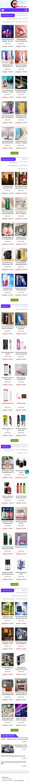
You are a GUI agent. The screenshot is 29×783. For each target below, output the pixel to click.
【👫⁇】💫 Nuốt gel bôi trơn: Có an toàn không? (14, 739)
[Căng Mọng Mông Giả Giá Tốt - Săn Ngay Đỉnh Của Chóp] (8, 229)
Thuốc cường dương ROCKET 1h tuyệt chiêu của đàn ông (21, 720)
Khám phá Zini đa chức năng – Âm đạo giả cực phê (21, 213)
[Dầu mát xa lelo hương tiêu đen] (21, 462)
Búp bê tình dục (23, 165)
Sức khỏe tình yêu (8, 736)
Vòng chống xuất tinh (13, 165)
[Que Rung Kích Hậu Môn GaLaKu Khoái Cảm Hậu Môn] (8, 133)
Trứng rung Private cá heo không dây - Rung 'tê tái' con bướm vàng (8, 41)
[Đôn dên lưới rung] (21, 395)
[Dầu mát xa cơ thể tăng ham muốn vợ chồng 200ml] (8, 513)
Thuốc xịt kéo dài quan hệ (8, 599)
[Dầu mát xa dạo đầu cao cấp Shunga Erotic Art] (8, 488)
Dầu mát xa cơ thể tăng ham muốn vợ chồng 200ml (7, 523)
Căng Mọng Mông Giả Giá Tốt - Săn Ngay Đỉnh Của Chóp (7, 239)
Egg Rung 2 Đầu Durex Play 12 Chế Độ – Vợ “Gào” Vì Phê (7, 66)
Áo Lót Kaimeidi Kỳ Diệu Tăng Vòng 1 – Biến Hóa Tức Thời (7, 92)
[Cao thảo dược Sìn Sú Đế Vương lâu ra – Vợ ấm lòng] (8, 634)
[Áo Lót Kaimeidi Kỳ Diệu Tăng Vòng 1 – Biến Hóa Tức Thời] (8, 82)
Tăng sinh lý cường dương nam (19, 595)
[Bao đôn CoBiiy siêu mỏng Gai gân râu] (21, 369)
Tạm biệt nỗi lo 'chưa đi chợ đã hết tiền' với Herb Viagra (7, 618)
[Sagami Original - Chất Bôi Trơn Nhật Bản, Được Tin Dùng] (8, 462)
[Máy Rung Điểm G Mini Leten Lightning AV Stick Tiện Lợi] (21, 107)
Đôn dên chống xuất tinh (21, 309)
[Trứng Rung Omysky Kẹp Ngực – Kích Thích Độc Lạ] (8, 107)
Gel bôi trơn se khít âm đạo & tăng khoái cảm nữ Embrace (7, 574)
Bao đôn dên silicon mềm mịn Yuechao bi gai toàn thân (21, 354)
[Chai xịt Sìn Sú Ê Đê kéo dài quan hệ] (8, 659)
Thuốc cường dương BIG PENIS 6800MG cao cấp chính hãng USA (7, 720)
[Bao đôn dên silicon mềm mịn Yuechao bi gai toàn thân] (21, 344)
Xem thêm (14, 153)
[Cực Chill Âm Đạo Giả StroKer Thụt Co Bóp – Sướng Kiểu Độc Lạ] (8, 178)
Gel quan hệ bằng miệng (21, 449)
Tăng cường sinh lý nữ (21, 592)
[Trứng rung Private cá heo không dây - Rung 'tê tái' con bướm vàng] (8, 31)
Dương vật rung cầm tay (9, 21)
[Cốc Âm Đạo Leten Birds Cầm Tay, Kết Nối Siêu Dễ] (8, 203)
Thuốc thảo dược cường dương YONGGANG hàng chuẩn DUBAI (7, 694)
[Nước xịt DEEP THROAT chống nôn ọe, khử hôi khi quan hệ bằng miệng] (8, 539)
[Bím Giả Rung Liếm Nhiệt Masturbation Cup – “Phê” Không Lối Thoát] (21, 178)
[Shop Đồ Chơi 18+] (14, 4)
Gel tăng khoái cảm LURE (21, 547)
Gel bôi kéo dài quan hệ (21, 599)
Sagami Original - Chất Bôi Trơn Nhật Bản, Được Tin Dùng (8, 472)
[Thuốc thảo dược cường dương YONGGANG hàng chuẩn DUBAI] (8, 685)
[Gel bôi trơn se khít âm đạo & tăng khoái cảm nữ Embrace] (8, 564)
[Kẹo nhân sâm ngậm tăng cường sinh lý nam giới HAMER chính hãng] (21, 685)
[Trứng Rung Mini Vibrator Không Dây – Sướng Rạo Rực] (21, 133)
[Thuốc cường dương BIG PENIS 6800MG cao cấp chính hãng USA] (8, 710)
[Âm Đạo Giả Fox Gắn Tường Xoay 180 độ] (8, 280)
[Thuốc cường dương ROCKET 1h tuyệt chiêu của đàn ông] (21, 710)
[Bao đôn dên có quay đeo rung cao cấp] (8, 369)
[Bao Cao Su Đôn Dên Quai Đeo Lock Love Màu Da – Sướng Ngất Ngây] (8, 319)
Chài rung (18, 15)
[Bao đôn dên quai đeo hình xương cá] (8, 344)
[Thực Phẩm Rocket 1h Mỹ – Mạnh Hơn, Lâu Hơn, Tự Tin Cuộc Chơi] (21, 608)
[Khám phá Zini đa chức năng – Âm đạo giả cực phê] (21, 203)
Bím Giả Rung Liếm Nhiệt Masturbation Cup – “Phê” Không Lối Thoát (21, 188)
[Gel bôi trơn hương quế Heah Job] (21, 513)
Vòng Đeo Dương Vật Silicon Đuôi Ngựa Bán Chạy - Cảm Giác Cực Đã (21, 239)
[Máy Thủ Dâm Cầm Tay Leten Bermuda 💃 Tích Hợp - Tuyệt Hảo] (8, 254)
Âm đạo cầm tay (23, 161)
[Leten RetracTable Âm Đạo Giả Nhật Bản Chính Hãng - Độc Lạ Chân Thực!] (21, 254)
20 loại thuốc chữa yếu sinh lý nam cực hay (13, 756)
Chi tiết (24, 741)
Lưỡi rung (25, 18)
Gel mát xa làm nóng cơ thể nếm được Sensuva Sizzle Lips (21, 498)
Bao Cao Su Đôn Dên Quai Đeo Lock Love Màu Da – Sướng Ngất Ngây (8, 328)
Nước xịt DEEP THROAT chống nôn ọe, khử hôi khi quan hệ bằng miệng (8, 548)
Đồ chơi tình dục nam (8, 159)
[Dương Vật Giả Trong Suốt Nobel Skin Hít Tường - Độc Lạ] (21, 82)
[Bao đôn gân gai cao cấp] (8, 395)
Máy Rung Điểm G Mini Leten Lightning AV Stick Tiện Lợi (21, 117)
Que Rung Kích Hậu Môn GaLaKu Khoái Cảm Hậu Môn (7, 143)
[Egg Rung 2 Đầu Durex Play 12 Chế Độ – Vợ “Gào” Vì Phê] (8, 57)
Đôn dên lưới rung (21, 403)
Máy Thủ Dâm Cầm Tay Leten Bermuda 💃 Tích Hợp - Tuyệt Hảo (7, 264)
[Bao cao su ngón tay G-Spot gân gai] (21, 319)
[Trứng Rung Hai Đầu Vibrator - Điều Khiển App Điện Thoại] (21, 31)
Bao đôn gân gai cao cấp (7, 403)
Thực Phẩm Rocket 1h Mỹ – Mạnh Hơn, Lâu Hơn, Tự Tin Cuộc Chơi (21, 618)
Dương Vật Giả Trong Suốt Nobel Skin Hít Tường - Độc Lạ (21, 92)
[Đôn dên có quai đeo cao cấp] (8, 420)
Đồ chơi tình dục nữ (8, 15)
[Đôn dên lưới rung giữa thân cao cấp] (21, 420)
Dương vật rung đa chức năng (14, 18)
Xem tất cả (24, 15)
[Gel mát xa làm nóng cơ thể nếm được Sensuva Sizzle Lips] (21, 488)
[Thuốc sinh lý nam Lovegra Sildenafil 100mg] (21, 659)
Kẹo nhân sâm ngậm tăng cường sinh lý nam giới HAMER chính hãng (21, 694)
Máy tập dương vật (22, 168)
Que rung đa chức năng (21, 21)
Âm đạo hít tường (13, 162)
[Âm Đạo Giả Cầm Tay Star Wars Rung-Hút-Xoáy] (21, 280)
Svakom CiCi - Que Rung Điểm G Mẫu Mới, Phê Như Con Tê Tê (21, 66)
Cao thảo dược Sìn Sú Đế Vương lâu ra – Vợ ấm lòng (7, 643)
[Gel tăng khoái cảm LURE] (21, 539)
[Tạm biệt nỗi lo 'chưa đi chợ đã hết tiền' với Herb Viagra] (8, 608)
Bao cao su (5, 306)
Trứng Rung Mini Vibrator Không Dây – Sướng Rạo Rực (21, 143)
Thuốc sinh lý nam (7, 590)
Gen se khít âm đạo (15, 446)
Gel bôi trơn (6, 446)
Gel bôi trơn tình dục (22, 453)
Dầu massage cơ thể (9, 450)
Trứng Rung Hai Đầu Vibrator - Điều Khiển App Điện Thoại (21, 41)
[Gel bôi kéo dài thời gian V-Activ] (21, 564)
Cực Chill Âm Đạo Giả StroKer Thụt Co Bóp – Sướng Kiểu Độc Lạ (7, 188)
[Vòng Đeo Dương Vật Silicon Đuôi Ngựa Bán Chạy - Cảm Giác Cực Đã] (21, 229)
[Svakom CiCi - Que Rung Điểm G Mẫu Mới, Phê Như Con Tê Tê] (21, 57)
